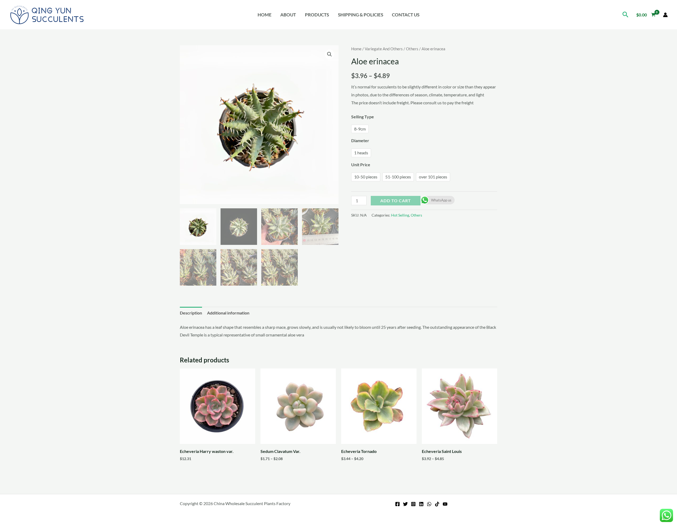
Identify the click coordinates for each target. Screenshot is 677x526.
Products (317, 14)
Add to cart (395, 200)
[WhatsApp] (429, 504)
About (288, 14)
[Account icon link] (665, 14)
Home (265, 14)
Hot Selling (400, 215)
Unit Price (360, 164)
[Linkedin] (421, 504)
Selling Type (362, 116)
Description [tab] (191, 312)
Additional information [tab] (228, 312)
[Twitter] (405, 504)
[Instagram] (413, 504)
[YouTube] (445, 504)
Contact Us (405, 14)
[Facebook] (397, 504)
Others (412, 48)
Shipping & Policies (360, 14)
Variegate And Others (384, 48)
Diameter (360, 140)
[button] (625, 14)
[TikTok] (437, 504)
